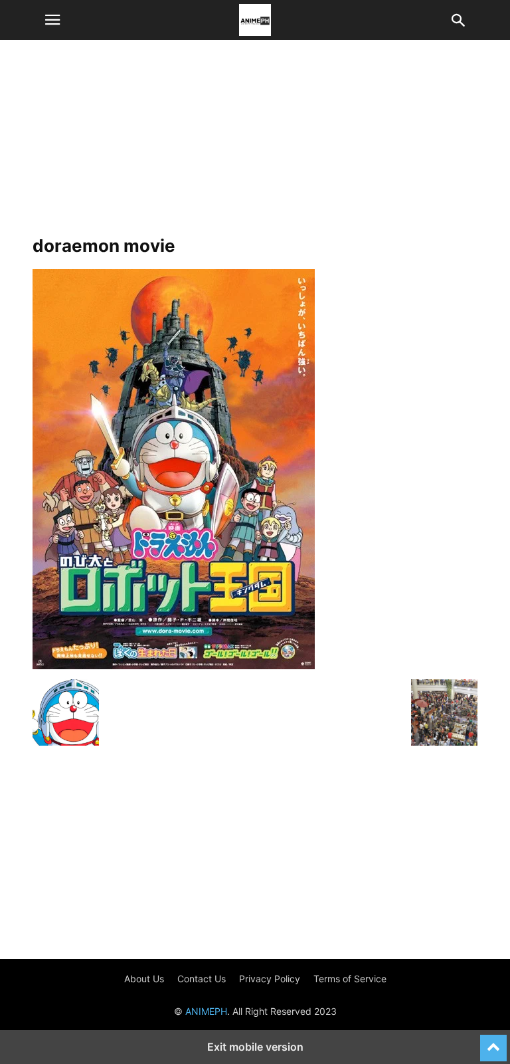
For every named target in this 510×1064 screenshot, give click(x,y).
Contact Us (201, 978)
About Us (144, 978)
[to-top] (493, 1042)
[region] (255, 143)
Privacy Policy (269, 978)
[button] (52, 20)
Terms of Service (349, 978)
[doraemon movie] (174, 665)
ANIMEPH (206, 1011)
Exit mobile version (255, 1046)
